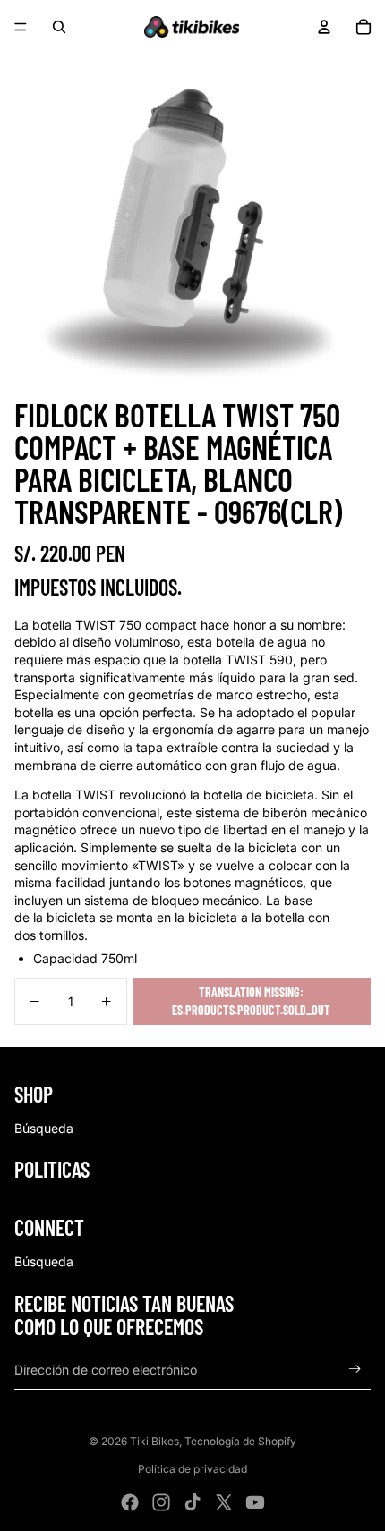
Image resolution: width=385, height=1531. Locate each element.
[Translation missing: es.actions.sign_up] (355, 1369)
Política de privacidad (192, 1469)
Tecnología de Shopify (240, 1441)
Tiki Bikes (154, 1441)
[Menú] (20, 26)
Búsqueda (43, 1128)
